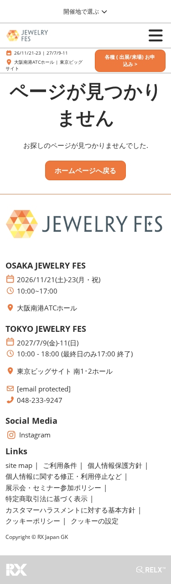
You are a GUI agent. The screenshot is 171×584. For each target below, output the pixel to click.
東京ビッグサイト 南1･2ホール (65, 371)
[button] (130, 61)
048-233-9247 (39, 400)
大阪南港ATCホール (47, 308)
